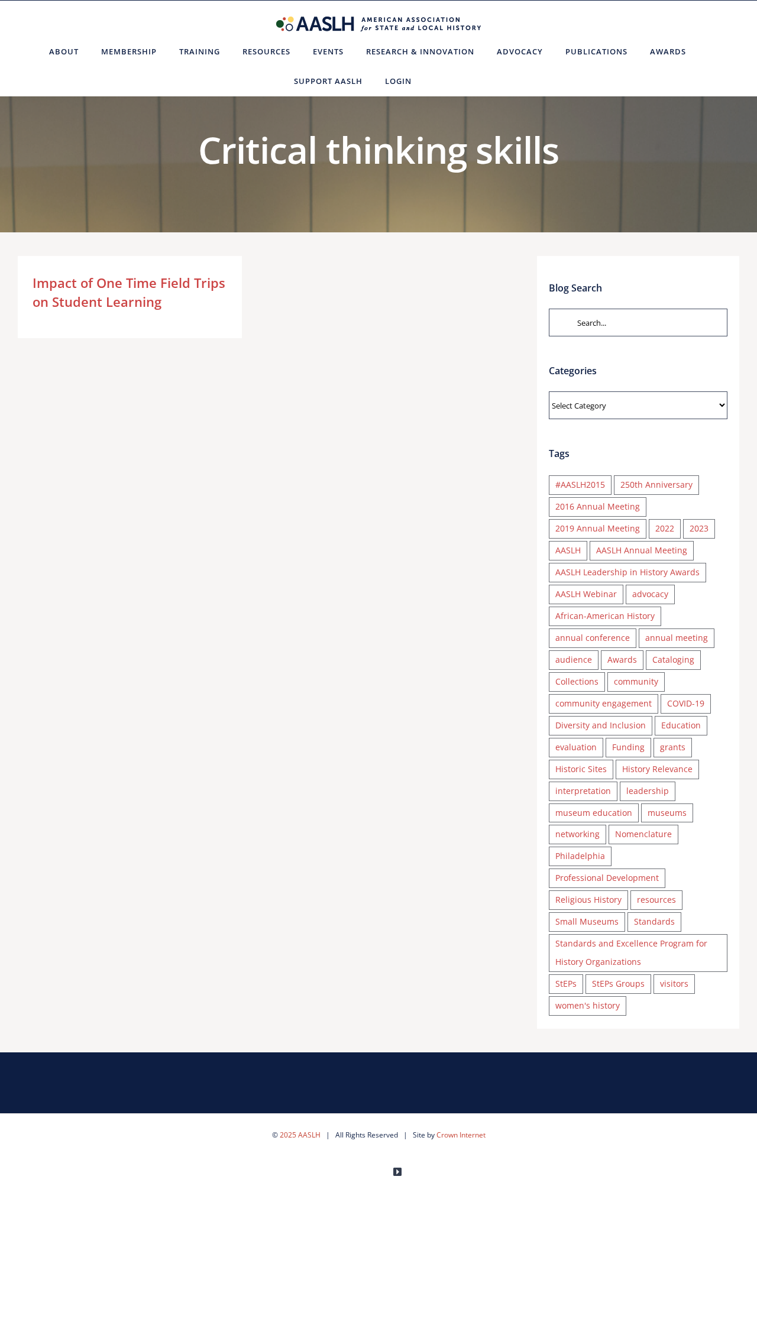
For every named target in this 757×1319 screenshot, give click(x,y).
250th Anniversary (656, 484)
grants (672, 747)
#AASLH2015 (580, 484)
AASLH (568, 550)
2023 (699, 528)
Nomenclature (643, 834)
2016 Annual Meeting (597, 506)
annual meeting (676, 637)
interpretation (583, 790)
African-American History (605, 615)
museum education (593, 812)
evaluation (576, 747)
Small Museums (587, 921)
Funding (628, 747)
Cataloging (673, 659)
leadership (647, 790)
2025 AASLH (300, 1135)
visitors (674, 983)
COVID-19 (685, 703)
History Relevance (657, 768)
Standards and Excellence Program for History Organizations (631, 952)
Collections (577, 681)
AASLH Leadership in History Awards (627, 572)
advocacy (650, 593)
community (636, 681)
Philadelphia (580, 855)
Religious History (588, 899)
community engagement (603, 703)
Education (681, 725)
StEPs (566, 983)
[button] (437, 81)
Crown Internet (461, 1135)
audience (573, 659)
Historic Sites (581, 768)
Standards (654, 921)
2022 (664, 528)
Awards (622, 659)
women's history (587, 1005)
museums (667, 812)
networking (577, 834)
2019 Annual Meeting (597, 528)
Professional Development (607, 877)
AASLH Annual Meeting (641, 550)
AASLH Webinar (586, 593)
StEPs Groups (618, 983)
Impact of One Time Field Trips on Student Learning (129, 292)
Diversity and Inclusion (600, 725)
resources (656, 899)
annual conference (592, 637)
